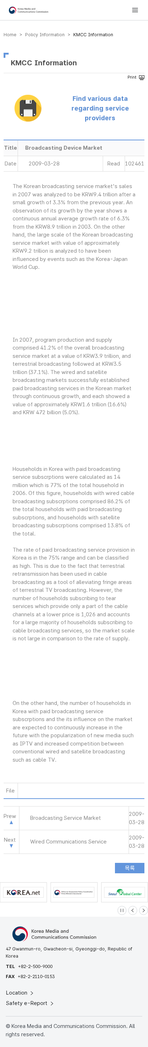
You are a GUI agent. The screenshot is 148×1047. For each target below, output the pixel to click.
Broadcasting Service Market (65, 818)
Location (17, 993)
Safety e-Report (27, 1003)
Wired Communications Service (68, 841)
